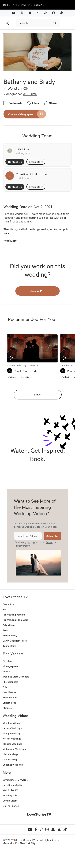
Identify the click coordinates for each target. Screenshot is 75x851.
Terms (49, 542)
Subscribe (52, 536)
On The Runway (11, 805)
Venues (6, 671)
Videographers (10, 666)
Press (5, 630)
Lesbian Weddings (12, 728)
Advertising (9, 625)
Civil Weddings (10, 759)
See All (37, 394)
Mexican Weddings (12, 743)
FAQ (5, 609)
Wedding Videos (11, 723)
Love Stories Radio (12, 785)
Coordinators (9, 692)
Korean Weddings (12, 738)
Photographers (10, 681)
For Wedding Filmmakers (15, 619)
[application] (37, 52)
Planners (7, 707)
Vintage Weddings (12, 733)
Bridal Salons (9, 702)
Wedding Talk (10, 795)
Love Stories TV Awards (15, 779)
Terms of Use (9, 645)
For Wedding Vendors (14, 614)
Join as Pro (37, 291)
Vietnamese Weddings (14, 749)
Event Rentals (10, 697)
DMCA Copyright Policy (15, 640)
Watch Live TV (10, 790)
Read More (10, 240)
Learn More (36, 162)
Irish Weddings (10, 754)
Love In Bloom (10, 800)
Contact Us (15, 162)
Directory (7, 661)
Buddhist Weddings (13, 764)
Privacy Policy (22, 545)
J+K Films (30, 94)
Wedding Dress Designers (16, 676)
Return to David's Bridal (23, 4)
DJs (5, 687)
